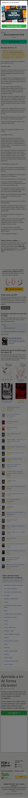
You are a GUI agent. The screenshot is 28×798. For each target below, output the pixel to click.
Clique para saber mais (14, 26)
